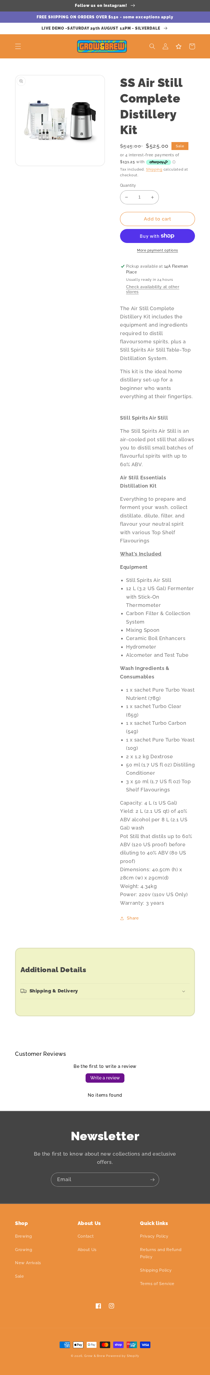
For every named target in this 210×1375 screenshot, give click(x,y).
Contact (86, 1236)
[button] (18, 46)
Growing (23, 1249)
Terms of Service (157, 1283)
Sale (19, 1276)
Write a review (105, 1077)
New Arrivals (28, 1262)
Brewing (23, 1236)
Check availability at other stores (152, 289)
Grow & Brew (94, 1356)
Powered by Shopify (122, 1356)
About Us (87, 1249)
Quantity (128, 185)
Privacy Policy (154, 1236)
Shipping (154, 169)
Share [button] (133, 918)
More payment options (157, 250)
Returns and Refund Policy (160, 1253)
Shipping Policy (155, 1270)
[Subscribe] (152, 1180)
